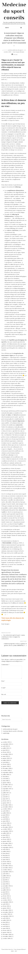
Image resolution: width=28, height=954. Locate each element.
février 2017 (6, 801)
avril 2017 (5, 797)
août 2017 (5, 790)
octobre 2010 (6, 914)
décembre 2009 (7, 934)
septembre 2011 (7, 902)
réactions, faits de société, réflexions (13, 731)
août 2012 (5, 888)
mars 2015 (5, 837)
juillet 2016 (6, 813)
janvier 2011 (6, 908)
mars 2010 (5, 928)
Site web (3, 694)
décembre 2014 (7, 843)
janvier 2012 (6, 898)
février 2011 (6, 906)
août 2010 (5, 918)
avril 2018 (5, 778)
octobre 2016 (6, 809)
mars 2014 (5, 859)
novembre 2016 (7, 807)
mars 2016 (5, 821)
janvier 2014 (6, 863)
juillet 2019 (6, 760)
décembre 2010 (7, 910)
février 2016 (6, 823)
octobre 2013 (6, 869)
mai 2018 (5, 776)
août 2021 (5, 746)
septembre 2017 (7, 788)
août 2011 (5, 904)
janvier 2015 (6, 841)
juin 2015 (5, 835)
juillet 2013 (6, 875)
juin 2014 (5, 853)
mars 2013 (5, 884)
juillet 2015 (6, 833)
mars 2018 (5, 780)
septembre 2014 (7, 847)
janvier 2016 (6, 825)
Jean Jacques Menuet (18, 52)
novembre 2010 (7, 912)
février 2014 (6, 861)
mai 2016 (5, 817)
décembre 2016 (7, 805)
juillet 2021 (6, 748)
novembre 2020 (7, 754)
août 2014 (5, 849)
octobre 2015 (6, 829)
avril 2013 (5, 882)
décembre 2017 (7, 784)
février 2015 (6, 839)
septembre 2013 (7, 871)
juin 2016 (5, 815)
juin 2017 (5, 794)
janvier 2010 (6, 932)
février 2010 (6, 930)
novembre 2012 (7, 886)
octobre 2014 (6, 845)
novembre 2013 (7, 867)
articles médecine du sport (15, 50)
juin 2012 (5, 892)
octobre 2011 (6, 900)
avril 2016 (5, 819)
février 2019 (6, 764)
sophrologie (6, 733)
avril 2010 (5, 926)
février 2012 (6, 896)
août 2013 (5, 873)
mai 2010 (5, 924)
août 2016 (5, 811)
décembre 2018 (7, 768)
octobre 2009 (6, 938)
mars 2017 (5, 799)
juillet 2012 (6, 890)
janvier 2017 (6, 803)
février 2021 (6, 752)
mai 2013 (5, 880)
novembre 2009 (7, 936)
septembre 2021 (7, 744)
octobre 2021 (6, 742)
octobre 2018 (6, 770)
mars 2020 (5, 756)
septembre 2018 (7, 772)
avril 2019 (5, 762)
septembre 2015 (7, 831)
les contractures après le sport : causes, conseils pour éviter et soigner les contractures (13, 636)
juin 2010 (5, 922)
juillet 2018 (6, 774)
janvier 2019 (6, 766)
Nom (3, 681)
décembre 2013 (7, 865)
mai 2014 (5, 855)
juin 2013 (5, 877)
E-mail (3, 687)
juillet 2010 (6, 920)
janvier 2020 (6, 758)
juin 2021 (5, 750)
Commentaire (5, 664)
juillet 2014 (6, 851)
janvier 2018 (6, 782)
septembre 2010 (7, 916)
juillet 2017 (6, 792)
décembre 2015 (7, 827)
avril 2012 (5, 894)
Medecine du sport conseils (14, 11)
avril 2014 (5, 857)
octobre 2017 (6, 786)
